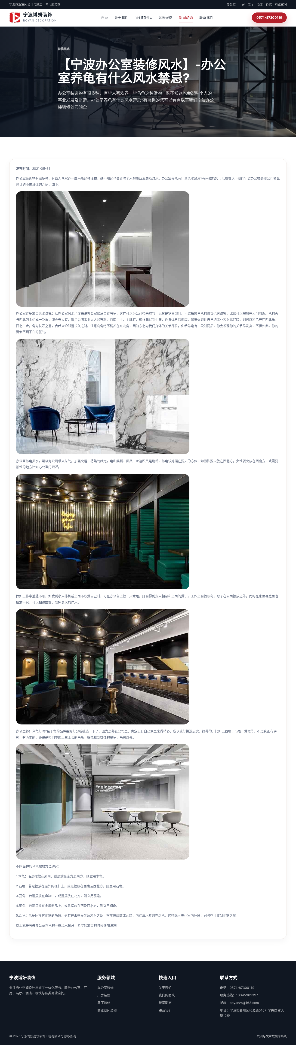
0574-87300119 (269, 17)
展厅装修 (103, 1003)
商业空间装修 (107, 1010)
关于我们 (121, 17)
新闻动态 (186, 17)
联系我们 (206, 17)
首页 (104, 17)
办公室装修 (105, 988)
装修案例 (166, 17)
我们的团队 (143, 17)
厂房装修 (103, 995)
